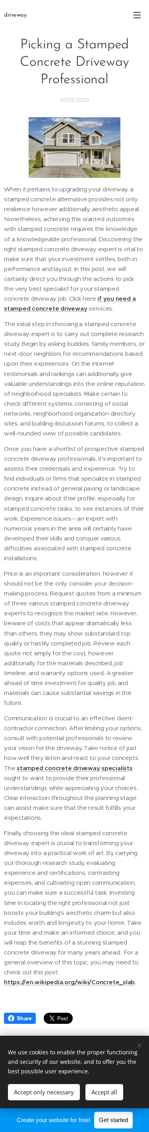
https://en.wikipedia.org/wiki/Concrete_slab (69, 982)
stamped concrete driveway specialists (75, 768)
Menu (137, 15)
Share (24, 1018)
